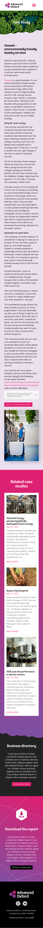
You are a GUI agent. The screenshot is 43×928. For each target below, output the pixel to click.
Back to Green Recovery (18, 404)
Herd (32, 918)
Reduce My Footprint (17, 590)
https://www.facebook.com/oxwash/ (21, 385)
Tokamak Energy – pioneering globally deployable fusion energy (20, 521)
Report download (21, 867)
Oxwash (8, 80)
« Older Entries (11, 717)
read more (12, 561)
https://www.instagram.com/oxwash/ (22, 382)
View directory (21, 784)
